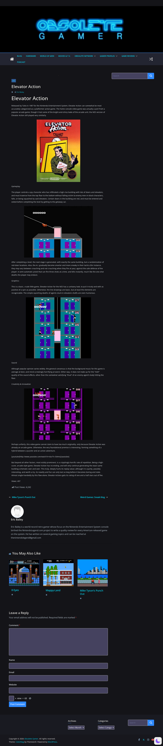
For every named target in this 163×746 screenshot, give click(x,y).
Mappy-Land (53, 590)
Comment (14, 625)
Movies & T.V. (64, 56)
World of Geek (47, 56)
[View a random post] (151, 59)
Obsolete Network (84, 56)
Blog (19, 56)
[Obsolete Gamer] (12, 59)
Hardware (31, 56)
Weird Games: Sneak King (92, 497)
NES (13, 81)
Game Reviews (128, 56)
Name (12, 660)
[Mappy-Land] (58, 561)
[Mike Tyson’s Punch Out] (92, 561)
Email (11, 672)
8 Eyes (15, 590)
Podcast (21, 62)
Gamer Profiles (107, 56)
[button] (94, 56)
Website (13, 684)
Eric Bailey (20, 92)
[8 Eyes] (24, 561)
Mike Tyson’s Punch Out (23, 497)
